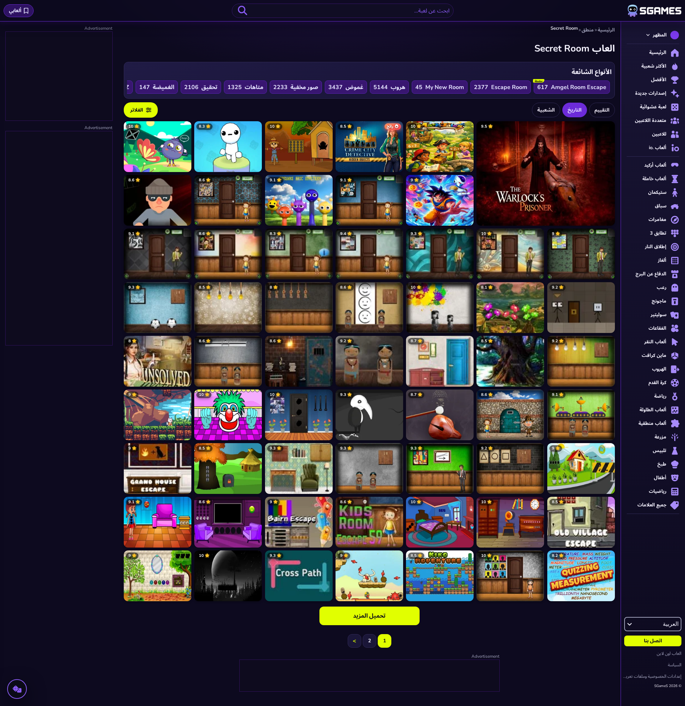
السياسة (674, 665)
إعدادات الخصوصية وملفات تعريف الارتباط (651, 676)
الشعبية (546, 110)
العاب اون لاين (669, 653)
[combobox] (343, 11)
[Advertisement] (369, 676)
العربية (671, 624)
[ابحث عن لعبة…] (242, 11)
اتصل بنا (653, 640)
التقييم (602, 110)
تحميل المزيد (369, 616)
